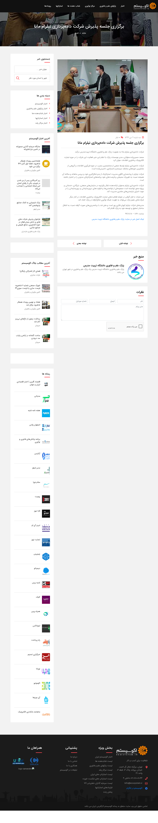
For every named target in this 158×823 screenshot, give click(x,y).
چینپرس (37, 554)
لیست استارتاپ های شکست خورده (97, 778)
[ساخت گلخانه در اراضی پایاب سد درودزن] (46, 338)
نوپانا (38, 668)
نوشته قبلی (123, 243)
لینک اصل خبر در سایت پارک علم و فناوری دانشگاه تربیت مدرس (118, 219)
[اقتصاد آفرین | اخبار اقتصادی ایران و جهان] (46, 384)
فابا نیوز (37, 510)
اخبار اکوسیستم (41, 103)
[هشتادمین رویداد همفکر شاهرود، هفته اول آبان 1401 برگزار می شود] (46, 163)
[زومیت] (46, 499)
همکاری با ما (71, 765)
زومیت (37, 192)
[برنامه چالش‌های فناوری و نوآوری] (46, 441)
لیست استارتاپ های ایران (101, 774)
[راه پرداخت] (46, 642)
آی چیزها (36, 697)
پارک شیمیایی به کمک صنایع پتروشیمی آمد (28, 204)
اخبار (77, 33)
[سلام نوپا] (46, 484)
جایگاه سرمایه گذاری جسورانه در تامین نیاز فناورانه (28, 148)
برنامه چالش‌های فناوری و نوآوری (29, 440)
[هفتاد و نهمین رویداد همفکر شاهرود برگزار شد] (46, 304)
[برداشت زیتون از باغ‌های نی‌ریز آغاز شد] (46, 321)
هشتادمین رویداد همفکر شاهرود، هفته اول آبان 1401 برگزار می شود (29, 163)
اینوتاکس (36, 625)
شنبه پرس (36, 582)
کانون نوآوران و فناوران (32, 170)
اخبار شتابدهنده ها (39, 113)
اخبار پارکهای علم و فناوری (37, 108)
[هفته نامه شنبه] (46, 413)
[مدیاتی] (46, 398)
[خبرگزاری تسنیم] (46, 657)
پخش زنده (107, 792)
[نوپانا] (46, 671)
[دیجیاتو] (46, 570)
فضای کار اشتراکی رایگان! (30, 271)
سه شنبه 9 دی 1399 (133, 137)
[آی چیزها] (46, 700)
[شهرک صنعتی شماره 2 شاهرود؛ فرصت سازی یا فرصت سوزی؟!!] (46, 288)
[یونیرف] (18, 761)
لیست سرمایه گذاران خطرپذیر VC (98, 783)
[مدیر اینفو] (46, 470)
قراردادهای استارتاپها (103, 787)
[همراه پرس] (46, 614)
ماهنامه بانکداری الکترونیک (29, 711)
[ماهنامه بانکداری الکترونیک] (46, 714)
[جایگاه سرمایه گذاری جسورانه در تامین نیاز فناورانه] (46, 149)
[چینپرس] (46, 556)
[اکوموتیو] (46, 685)
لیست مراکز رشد (105, 770)
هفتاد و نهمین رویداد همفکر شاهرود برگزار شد (28, 303)
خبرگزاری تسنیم (34, 654)
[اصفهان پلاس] (46, 427)
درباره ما (73, 757)
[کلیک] (46, 599)
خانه (84, 33)
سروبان (37, 325)
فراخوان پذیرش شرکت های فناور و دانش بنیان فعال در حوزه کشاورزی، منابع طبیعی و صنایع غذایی (28, 223)
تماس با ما (72, 761)
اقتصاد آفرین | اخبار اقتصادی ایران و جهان (28, 383)
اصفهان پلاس (34, 424)
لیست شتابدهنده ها (103, 761)
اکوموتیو (37, 683)
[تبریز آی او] (46, 527)
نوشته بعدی (81, 243)
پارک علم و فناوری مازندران (31, 231)
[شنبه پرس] (46, 585)
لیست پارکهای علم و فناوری (100, 765)
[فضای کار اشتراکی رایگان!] (46, 273)
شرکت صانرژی (35, 275)
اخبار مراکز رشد (41, 123)
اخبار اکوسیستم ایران (103, 757)
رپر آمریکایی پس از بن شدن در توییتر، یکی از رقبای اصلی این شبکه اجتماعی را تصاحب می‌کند (28, 184)
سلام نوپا (36, 482)
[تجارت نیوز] (46, 542)
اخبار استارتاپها (41, 118)
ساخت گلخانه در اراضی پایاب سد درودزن (28, 337)
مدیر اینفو (37, 209)
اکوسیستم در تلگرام (134, 788)
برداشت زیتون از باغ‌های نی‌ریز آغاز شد (27, 320)
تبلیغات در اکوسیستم (68, 770)
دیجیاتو (37, 568)
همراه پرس (35, 611)
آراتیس (37, 453)
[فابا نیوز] (46, 513)
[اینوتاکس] (46, 628)
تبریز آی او (36, 525)
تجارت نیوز (35, 539)
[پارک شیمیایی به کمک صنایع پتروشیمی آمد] (46, 205)
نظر (118, 137)
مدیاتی (37, 396)
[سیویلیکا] (34, 761)
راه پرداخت (35, 640)
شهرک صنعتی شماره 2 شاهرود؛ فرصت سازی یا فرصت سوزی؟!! (27, 287)
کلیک (38, 597)
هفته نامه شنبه (34, 410)
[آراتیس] (46, 456)
